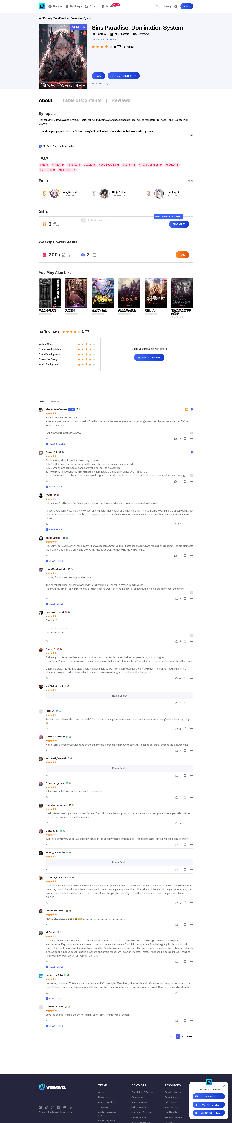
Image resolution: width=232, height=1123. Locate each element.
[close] (224, 1086)
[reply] (185, 438)
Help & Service (138, 1107)
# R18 (42, 165)
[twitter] (52, 1107)
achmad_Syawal (56, 758)
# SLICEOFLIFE (65, 170)
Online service (138, 1117)
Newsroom (103, 1097)
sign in (187, 6)
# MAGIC (88, 165)
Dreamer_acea (55, 783)
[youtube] (64, 1107)
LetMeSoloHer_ (55, 910)
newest (56, 401)
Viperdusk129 (54, 686)
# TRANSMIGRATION (149, 165)
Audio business (139, 1102)
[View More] (191, 433)
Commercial (137, 1097)
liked (42, 401)
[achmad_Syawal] (41, 759)
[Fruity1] (41, 711)
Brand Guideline (106, 1102)
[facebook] (58, 1107)
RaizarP (50, 649)
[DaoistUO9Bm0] (41, 737)
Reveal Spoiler (119, 696)
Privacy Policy (171, 1107)
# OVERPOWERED (107, 165)
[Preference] (176, 6)
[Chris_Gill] (41, 453)
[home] (40, 18)
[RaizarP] (41, 650)
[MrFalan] (41, 933)
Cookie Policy (172, 1112)
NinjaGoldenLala (56, 569)
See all (189, 181)
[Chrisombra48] (41, 1007)
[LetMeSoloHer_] (41, 911)
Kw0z (49, 495)
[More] (191, 438)
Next (189, 1036)
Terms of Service (173, 1117)
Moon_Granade (55, 852)
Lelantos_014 (54, 975)
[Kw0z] (41, 495)
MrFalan (51, 932)
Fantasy (47, 18)
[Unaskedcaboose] (41, 806)
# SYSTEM (72, 165)
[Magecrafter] (41, 538)
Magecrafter (54, 537)
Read (98, 75)
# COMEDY (170, 165)
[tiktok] (46, 1107)
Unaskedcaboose (56, 805)
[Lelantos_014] (41, 976)
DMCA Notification (141, 1112)
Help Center (171, 1102)
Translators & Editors (142, 1092)
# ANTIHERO (46, 170)
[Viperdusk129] (41, 687)
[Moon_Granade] (41, 853)
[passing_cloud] (41, 613)
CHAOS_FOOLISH (57, 877)
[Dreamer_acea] (41, 784)
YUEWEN (103, 1107)
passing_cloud (55, 612)
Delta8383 (52, 830)
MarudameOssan (110, 39)
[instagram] (40, 1107)
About (101, 1092)
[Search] (157, 6)
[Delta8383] (41, 831)
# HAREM (56, 165)
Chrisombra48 (55, 1006)
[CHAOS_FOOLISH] (41, 878)
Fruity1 (50, 711)
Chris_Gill (51, 452)
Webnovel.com (42, 6)
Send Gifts (179, 224)
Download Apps (173, 1092)
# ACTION (127, 165)
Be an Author (171, 1097)
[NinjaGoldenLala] (41, 570)
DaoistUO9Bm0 (55, 736)
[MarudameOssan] (41, 410)
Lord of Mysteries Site (107, 1114)
